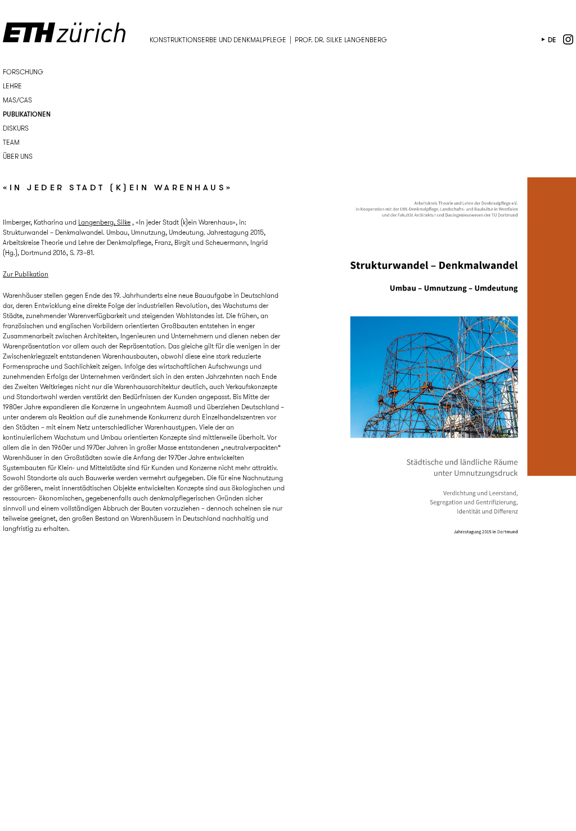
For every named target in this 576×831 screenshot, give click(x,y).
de (552, 39)
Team (11, 142)
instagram (568, 39)
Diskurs (16, 128)
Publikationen (27, 114)
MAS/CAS (17, 100)
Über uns (18, 156)
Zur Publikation (25, 274)
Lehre (12, 86)
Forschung (23, 72)
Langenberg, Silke (104, 222)
